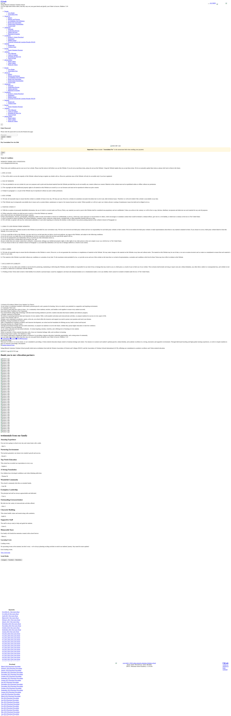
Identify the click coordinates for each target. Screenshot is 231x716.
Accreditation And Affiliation (16, 21)
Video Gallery (12, 63)
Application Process (13, 30)
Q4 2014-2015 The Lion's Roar (11, 641)
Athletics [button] (6, 52)
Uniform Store (12, 47)
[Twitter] (224, 663)
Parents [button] (6, 48)
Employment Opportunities (15, 24)
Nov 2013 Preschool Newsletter (10, 704)
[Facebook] (1, 1)
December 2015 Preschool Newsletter (12, 672)
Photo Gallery (12, 61)
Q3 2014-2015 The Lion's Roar (11, 643)
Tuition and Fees (12, 32)
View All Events (5, 552)
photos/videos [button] (8, 60)
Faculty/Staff (11, 26)
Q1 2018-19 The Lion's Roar (10, 614)
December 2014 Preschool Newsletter (12, 684)
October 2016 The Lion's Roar (11, 628)
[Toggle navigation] (208, 3)
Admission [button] (7, 27)
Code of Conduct (13, 55)
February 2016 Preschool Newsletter (11, 668)
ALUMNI (213, 3)
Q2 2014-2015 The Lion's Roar (11, 645)
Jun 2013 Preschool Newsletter (10, 710)
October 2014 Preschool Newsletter (11, 688)
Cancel (3, 137)
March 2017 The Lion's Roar (10, 618)
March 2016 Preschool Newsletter (11, 666)
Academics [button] (7, 35)
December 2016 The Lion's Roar (11, 624)
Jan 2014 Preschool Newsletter (10, 700)
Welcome (10, 29)
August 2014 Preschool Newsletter (11, 692)
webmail (225, 669)
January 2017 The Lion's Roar (10, 622)
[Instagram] (2, 1)
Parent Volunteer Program (15, 50)
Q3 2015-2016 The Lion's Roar (11, 635)
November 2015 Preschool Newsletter (12, 674)
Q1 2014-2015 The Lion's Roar (11, 647)
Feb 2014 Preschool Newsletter (10, 698)
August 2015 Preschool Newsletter (11, 680)
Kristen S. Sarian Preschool (16, 37)
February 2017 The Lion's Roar (11, 620)
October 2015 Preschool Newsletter (11, 676)
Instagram (4, 560)
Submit (9, 137)
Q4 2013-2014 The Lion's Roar (11, 649)
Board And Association (14, 22)
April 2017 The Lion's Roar (10, 616)
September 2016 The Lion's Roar (11, 630)
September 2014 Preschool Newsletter (12, 690)
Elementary (11, 39)
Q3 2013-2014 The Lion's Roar (11, 651)
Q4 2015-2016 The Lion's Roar (11, 633)
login (224, 668)
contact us (225, 665)
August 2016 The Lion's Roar (10, 631)
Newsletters (18, 560)
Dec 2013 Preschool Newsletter (10, 702)
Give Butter (11, 13)
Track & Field (12, 58)
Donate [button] (6, 11)
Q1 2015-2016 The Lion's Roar (11, 639)
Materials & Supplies (14, 34)
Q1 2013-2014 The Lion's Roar (11, 655)
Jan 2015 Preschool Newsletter (10, 682)
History (10, 18)
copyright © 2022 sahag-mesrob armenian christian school (139, 663)
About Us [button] (7, 16)
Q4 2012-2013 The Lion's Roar (11, 657)
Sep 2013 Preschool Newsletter (10, 708)
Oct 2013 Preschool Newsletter (10, 706)
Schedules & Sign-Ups (14, 56)
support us (225, 666)
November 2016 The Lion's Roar (11, 626)
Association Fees (13, 14)
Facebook (11, 560)
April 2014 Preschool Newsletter (10, 694)
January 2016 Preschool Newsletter (11, 670)
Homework (11, 45)
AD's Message (12, 53)
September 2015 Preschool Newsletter (12, 678)
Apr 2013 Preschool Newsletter (10, 714)
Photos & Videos (13, 65)
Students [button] (6, 43)
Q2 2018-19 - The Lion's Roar (10, 612)
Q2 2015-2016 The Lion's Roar (11, 637)
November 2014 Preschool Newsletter (12, 686)
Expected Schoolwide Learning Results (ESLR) (21, 42)
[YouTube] (5, 1)
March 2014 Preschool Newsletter (11, 696)
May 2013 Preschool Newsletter (10, 712)
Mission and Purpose (14, 19)
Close (2, 152)
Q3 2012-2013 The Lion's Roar (11, 659)
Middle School (12, 40)
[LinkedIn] (4, 1)
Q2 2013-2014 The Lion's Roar (11, 653)
